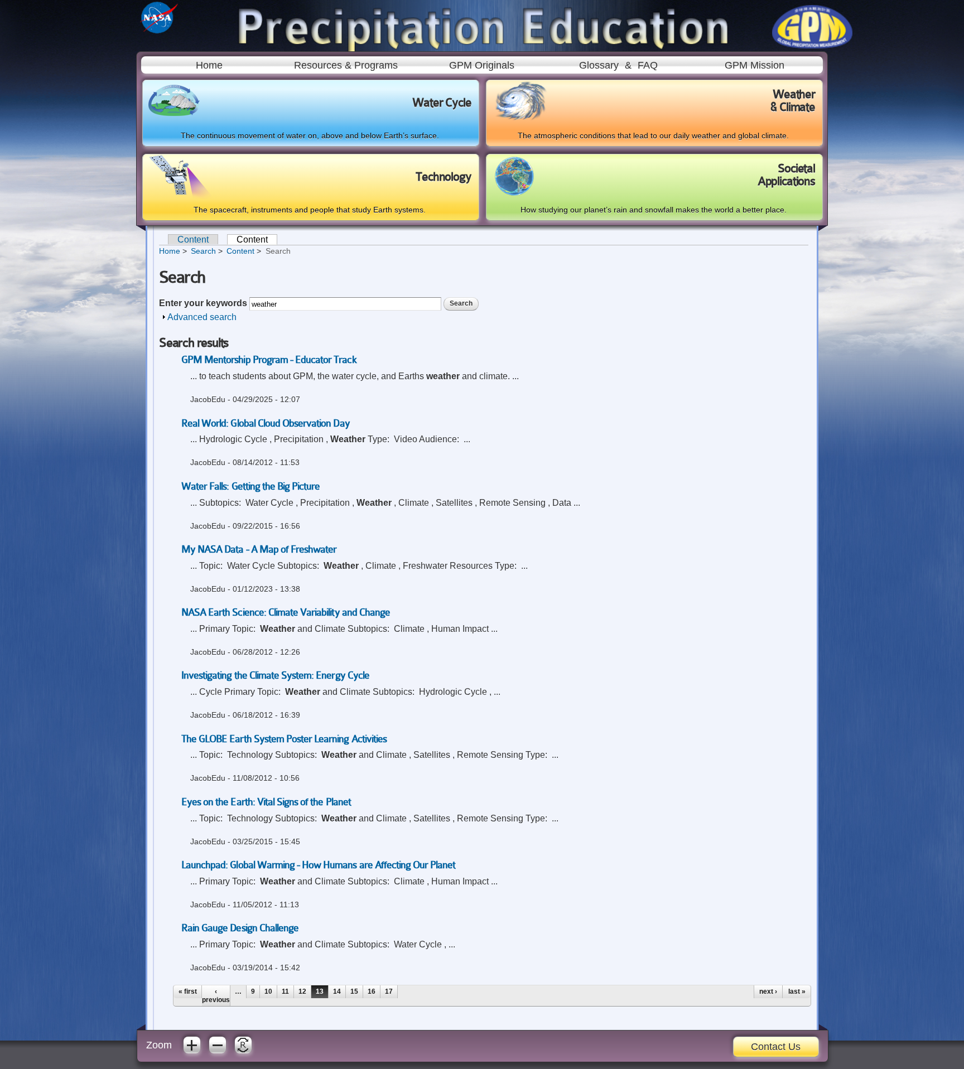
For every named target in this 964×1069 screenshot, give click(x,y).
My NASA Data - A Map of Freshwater (258, 549)
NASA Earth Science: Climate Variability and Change (285, 612)
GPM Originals (481, 65)
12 (302, 991)
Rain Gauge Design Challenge (239, 927)
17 (389, 991)
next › (768, 991)
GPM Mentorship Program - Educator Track (268, 359)
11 (285, 991)
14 (337, 991)
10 (268, 991)
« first (188, 991)
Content (193, 239)
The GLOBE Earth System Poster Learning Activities (284, 738)
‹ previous (216, 995)
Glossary (599, 65)
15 (354, 991)
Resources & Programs (346, 65)
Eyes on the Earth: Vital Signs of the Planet (266, 801)
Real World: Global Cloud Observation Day (265, 423)
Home (209, 65)
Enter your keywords (204, 303)
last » (797, 991)
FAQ (648, 65)
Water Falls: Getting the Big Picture (250, 486)
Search (203, 250)
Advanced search (202, 317)
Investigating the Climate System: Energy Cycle (275, 675)
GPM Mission (754, 65)
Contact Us (776, 1046)
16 (371, 991)
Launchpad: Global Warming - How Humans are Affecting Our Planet (318, 864)
